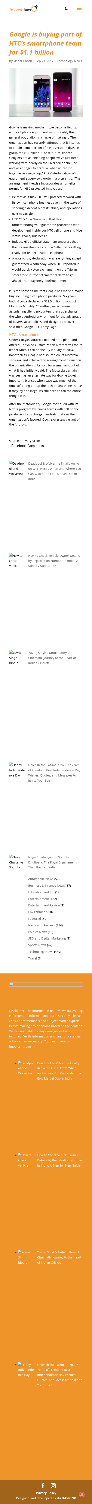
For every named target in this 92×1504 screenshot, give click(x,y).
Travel (32, 958)
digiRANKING (66, 1498)
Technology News (69, 61)
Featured (34, 919)
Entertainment (38, 899)
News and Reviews (41, 925)
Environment (37, 912)
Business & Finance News (46, 885)
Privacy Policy (46, 1493)
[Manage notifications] (82, 1494)
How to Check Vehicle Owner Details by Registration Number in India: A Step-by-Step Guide (54, 561)
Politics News (37, 932)
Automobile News (40, 879)
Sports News (37, 945)
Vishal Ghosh (22, 61)
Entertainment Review (44, 905)
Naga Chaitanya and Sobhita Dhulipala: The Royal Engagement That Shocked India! (52, 862)
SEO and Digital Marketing (47, 938)
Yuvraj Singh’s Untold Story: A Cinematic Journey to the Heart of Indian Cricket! (52, 658)
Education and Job (41, 892)
